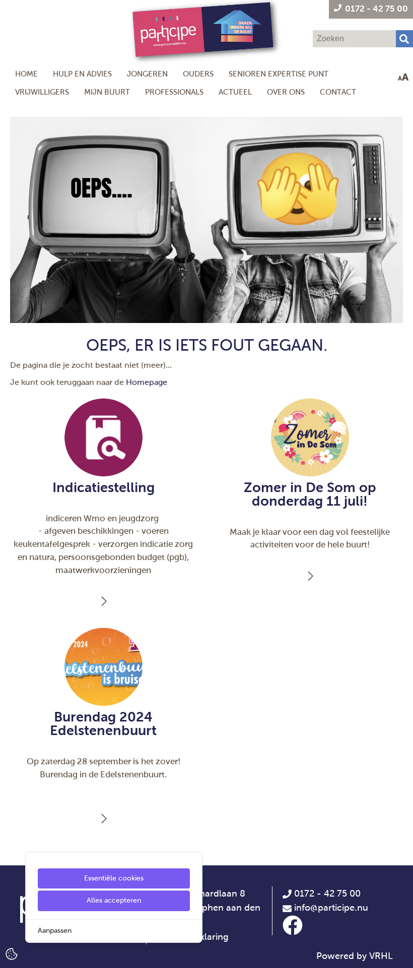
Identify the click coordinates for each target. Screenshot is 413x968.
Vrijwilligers (42, 92)
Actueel (235, 92)
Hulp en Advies (82, 73)
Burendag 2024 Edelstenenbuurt (103, 723)
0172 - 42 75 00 (326, 894)
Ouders (198, 73)
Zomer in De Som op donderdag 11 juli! (310, 494)
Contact (338, 92)
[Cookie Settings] (11, 953)
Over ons (286, 92)
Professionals (174, 92)
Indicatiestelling (103, 487)
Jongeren (147, 73)
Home (26, 73)
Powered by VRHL (354, 956)
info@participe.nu (331, 908)
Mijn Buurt (107, 92)
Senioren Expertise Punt (278, 73)
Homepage (146, 382)
